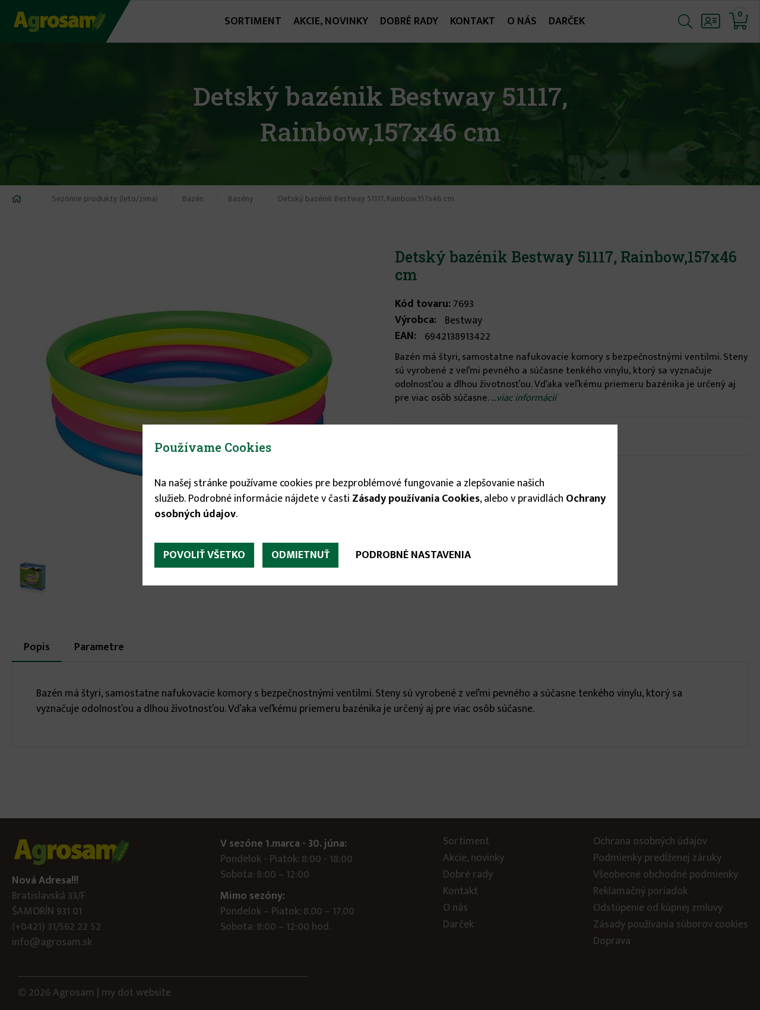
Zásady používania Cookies (416, 499)
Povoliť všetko (204, 555)
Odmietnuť (300, 555)
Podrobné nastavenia (413, 555)
